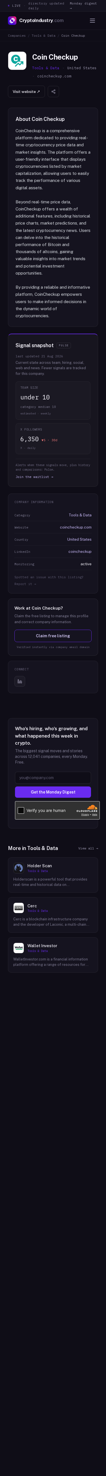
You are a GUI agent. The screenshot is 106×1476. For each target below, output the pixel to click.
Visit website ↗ (26, 91)
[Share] (53, 91)
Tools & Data (43, 35)
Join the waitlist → (34, 477)
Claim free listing (53, 636)
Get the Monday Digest (53, 792)
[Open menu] (92, 20)
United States (79, 539)
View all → (88, 848)
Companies (17, 35)
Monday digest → (83, 5)
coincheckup (80, 551)
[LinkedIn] (19, 681)
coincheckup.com (76, 527)
